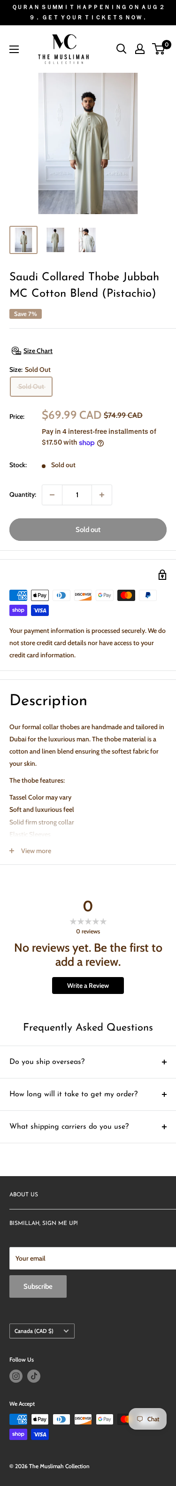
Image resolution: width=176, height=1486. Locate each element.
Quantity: (22, 494)
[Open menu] (14, 49)
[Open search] (121, 49)
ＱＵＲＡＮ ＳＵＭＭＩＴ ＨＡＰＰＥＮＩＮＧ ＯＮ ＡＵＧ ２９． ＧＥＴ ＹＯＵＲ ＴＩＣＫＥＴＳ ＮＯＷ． (88, 12)
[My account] (140, 49)
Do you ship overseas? (46, 1062)
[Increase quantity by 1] (102, 495)
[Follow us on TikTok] (33, 1376)
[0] (159, 48)
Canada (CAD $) (34, 1331)
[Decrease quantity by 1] (52, 495)
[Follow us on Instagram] (16, 1376)
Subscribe (38, 1286)
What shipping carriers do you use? (69, 1127)
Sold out (88, 529)
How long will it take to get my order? (73, 1094)
